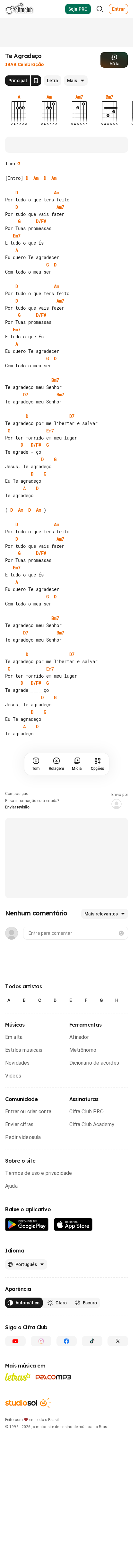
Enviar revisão (17, 807)
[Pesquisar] (99, 9)
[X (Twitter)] (118, 1341)
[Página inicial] (19, 9)
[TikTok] (92, 1341)
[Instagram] (41, 1341)
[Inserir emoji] (121, 933)
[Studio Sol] (28, 1403)
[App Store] (73, 1224)
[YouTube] (15, 1341)
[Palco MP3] (53, 1377)
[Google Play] (27, 1224)
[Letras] (17, 1377)
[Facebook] (66, 1341)
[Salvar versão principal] (36, 80)
